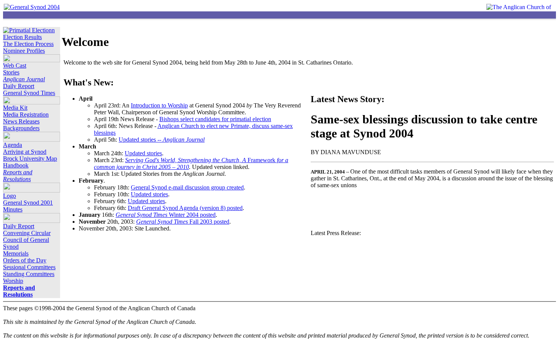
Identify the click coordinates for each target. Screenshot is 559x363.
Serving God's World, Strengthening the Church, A (186, 160)
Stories (11, 72)
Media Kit (15, 107)
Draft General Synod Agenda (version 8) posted (185, 208)
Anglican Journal (24, 79)
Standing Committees (28, 274)
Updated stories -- (162, 139)
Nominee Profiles (24, 50)
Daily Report (18, 86)
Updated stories (143, 153)
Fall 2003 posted (182, 221)
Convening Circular (27, 233)
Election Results (22, 37)
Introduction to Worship (159, 105)
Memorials (16, 253)
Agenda (12, 145)
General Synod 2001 (28, 202)
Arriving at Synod (24, 151)
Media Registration (26, 114)
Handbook (16, 165)
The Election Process (28, 44)
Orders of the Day (24, 260)
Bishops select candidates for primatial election (215, 119)
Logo (9, 196)
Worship (13, 281)
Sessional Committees (29, 267)
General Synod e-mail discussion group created (187, 187)
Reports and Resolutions (17, 175)
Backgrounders (21, 128)
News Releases (21, 121)
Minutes (12, 209)
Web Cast (14, 65)
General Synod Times (29, 93)
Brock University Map (30, 158)
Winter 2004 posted (166, 214)
